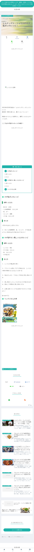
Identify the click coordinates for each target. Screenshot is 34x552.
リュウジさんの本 (11, 189)
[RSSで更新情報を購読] (25, 399)
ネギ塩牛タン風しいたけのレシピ (15, 180)
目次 (16, 166)
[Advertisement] (17, 67)
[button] (22, 42)
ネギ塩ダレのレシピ (12, 171)
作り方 (7, 177)
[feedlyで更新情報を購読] (9, 399)
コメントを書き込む (17, 530)
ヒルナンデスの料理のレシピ (10, 369)
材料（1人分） (9, 174)
